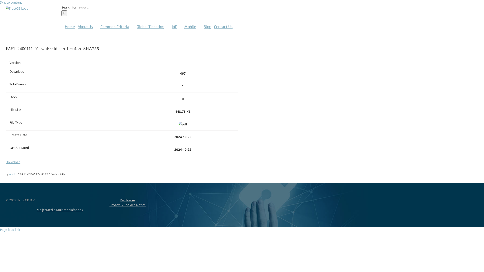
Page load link (10, 229)
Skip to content (11, 2)
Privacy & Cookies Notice (127, 205)
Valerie (12, 174)
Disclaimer (127, 200)
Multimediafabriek (69, 210)
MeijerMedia (46, 210)
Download (13, 162)
